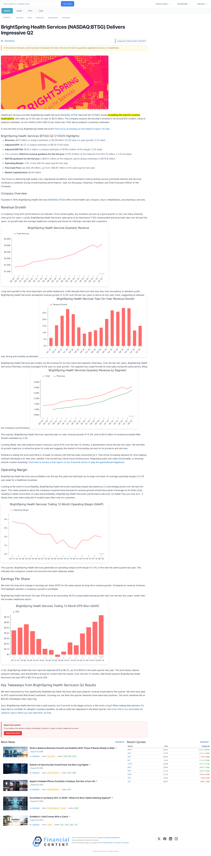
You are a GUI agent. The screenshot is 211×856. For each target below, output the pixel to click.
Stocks (19, 11)
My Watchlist (182, 4)
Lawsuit (49, 824)
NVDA (130, 774)
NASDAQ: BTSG (69, 115)
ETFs (30, 11)
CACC (67, 824)
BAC (129, 760)
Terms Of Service (122, 843)
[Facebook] (164, 841)
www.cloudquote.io (113, 837)
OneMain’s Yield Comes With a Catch (50, 816)
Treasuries (66, 17)
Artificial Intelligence (53, 773)
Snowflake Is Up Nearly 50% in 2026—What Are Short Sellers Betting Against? (71, 798)
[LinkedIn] (170, 841)
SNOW (76, 808)
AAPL (69, 789)
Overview (19, 17)
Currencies (40, 17)
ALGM (65, 756)
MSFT (69, 773)
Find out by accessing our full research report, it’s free (82, 129)
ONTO (74, 756)
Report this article (13, 733)
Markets (7, 11)
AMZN (130, 750)
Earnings (63, 808)
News (29, 17)
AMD (129, 757)
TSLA (129, 781)
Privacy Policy (107, 843)
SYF (76, 824)
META (129, 767)
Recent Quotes (162, 4)
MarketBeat (36, 756)
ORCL (129, 778)
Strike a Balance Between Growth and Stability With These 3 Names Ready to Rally (73, 748)
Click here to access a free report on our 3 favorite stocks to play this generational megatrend (76, 462)
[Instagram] (176, 841)
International (53, 17)
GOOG (130, 764)
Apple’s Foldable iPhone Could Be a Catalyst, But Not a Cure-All (63, 781)
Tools (41, 11)
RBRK (74, 773)
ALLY (62, 824)
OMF (71, 824)
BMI (70, 756)
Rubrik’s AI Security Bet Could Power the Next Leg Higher (60, 764)
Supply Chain (51, 756)
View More (119, 742)
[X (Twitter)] (159, 841)
